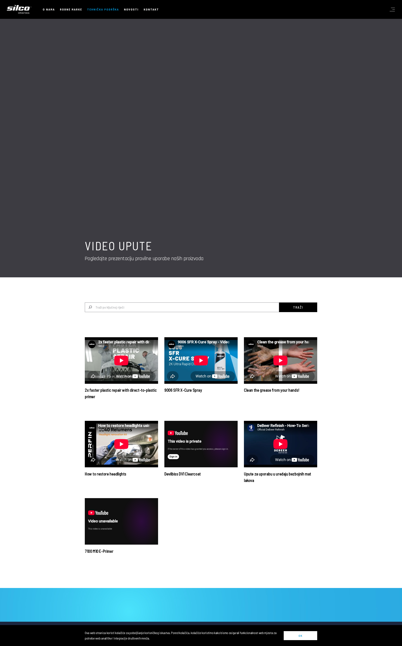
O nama (49, 9)
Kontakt (151, 9)
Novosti (131, 9)
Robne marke (71, 9)
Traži (298, 307)
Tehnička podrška (103, 9)
